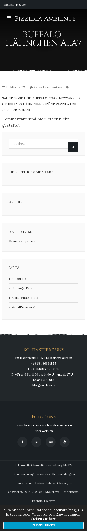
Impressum (24, 483)
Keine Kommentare (48, 87)
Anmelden (19, 279)
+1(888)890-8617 (47, 369)
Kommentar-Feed (25, 298)
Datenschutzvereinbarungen (53, 483)
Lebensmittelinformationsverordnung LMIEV (43, 465)
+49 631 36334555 (43, 364)
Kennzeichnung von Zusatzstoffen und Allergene (45, 474)
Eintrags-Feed (22, 288)
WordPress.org (23, 307)
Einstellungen (43, 525)
